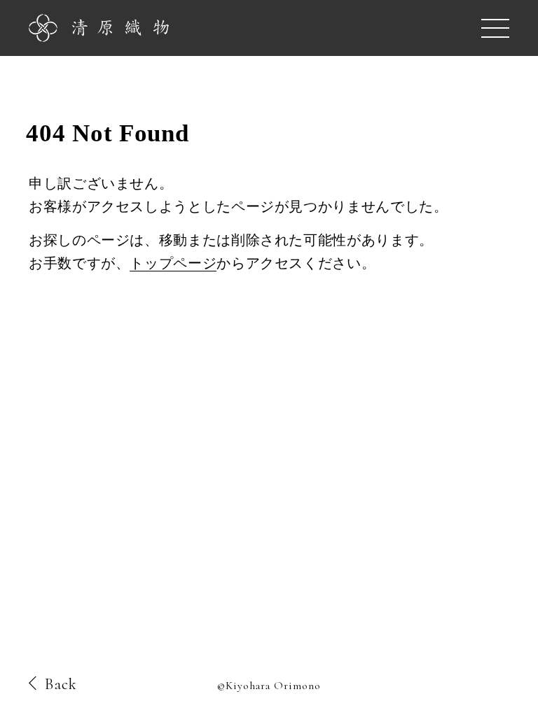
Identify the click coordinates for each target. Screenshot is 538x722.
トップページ (173, 263)
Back (61, 684)
